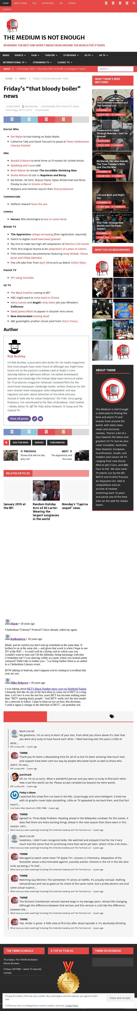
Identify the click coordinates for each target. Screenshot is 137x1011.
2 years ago (32, 746)
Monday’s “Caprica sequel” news (75, 506)
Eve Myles (17, 136)
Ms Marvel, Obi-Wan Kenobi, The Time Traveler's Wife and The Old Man (112, 164)
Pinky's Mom (27, 792)
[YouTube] (127, 3)
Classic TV (63, 62)
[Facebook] (106, 3)
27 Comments (118, 114)
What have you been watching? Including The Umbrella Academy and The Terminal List (50, 830)
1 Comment (117, 145)
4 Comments (118, 176)
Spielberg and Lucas (23, 165)
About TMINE (20, 3)
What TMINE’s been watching (107, 80)
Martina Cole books (77, 244)
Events (19, 55)
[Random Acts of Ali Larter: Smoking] (102, 267)
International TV (13, 62)
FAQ (34, 3)
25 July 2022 (103, 114)
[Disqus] (46, 569)
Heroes (39, 442)
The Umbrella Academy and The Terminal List (112, 104)
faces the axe (39, 204)
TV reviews (69, 55)
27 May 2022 (103, 207)
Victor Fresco (70, 321)
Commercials (48, 106)
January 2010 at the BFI (15, 506)
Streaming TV (41, 62)
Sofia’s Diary (78, 262)
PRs (61, 3)
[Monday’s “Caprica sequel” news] (75, 490)
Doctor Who (20, 442)
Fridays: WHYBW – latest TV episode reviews (22, 970)
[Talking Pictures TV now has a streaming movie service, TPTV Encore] (123, 309)
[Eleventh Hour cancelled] (123, 350)
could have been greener (46, 239)
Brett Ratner (18, 170)
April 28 (44, 262)
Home (6, 3)
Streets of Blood (41, 184)
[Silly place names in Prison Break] (102, 329)
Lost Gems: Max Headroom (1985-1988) (28, 808)
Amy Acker (48, 302)
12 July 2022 (103, 145)
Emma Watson (19, 175)
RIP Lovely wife (17, 746)
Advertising (48, 3)
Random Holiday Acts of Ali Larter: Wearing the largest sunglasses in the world (46, 511)
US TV (87, 55)
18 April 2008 (13, 106)
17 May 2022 (103, 237)
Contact (7, 9)
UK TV (102, 55)
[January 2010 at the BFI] (17, 490)
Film (34, 55)
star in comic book (55, 219)
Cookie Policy (71, 1005)
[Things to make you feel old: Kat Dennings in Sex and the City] (123, 267)
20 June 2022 (104, 176)
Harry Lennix (19, 302)
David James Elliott (22, 311)
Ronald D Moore (21, 160)
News (6, 55)
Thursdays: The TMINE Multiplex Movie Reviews (21, 961)
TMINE (23, 753)
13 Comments (118, 207)
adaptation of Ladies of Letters (68, 249)
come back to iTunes (46, 297)
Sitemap (72, 3)
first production (63, 189)
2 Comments (117, 237)
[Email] (40, 418)
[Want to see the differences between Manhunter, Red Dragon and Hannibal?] (102, 350)
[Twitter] (113, 3)
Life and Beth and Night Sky (111, 196)
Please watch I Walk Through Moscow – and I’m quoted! (112, 133)
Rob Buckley (31, 106)
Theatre (50, 55)
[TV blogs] (68, 981)
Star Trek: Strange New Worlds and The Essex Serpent (110, 226)
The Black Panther (22, 292)
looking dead (41, 316)
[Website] (34, 418)
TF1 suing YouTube (22, 277)
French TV (66, 106)
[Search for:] (115, 68)
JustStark (25, 774)
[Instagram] (120, 3)
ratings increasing (42, 234)
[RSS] (134, 3)
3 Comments (42, 110)
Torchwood (57, 442)
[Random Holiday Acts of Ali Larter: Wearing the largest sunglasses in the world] (46, 490)
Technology (11, 110)
